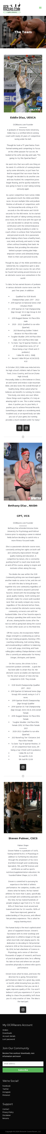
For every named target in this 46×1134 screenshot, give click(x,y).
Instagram (6, 1092)
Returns (6, 1118)
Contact (6, 1109)
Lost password (9, 1039)
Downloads (7, 1033)
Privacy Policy (8, 1112)
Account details (9, 1036)
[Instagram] (19, 428)
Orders (5, 1030)
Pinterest (6, 1095)
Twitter (6, 1089)
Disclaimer (7, 1115)
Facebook (6, 1086)
